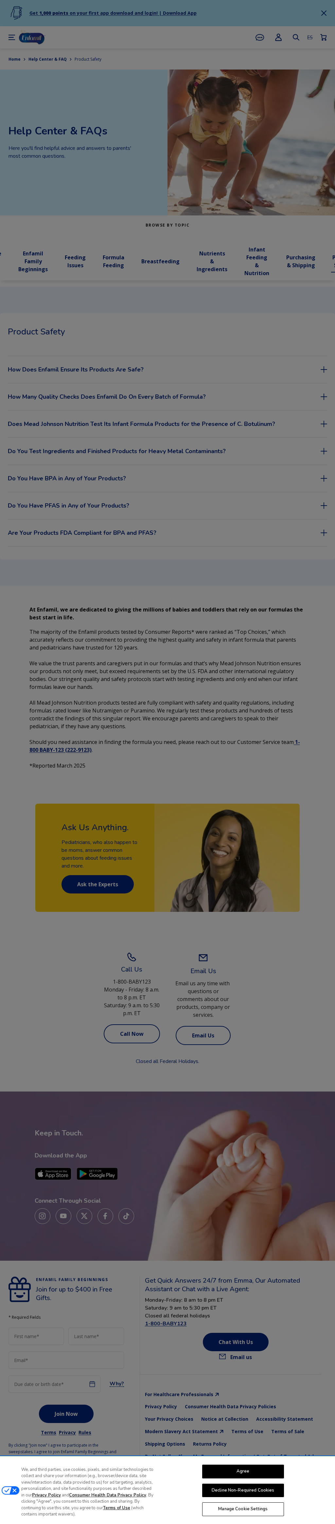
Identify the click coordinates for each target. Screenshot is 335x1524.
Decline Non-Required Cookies (243, 1490)
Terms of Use (116, 1508)
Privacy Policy (46, 1495)
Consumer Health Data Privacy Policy (107, 1495)
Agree (243, 1471)
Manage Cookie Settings (243, 1509)
